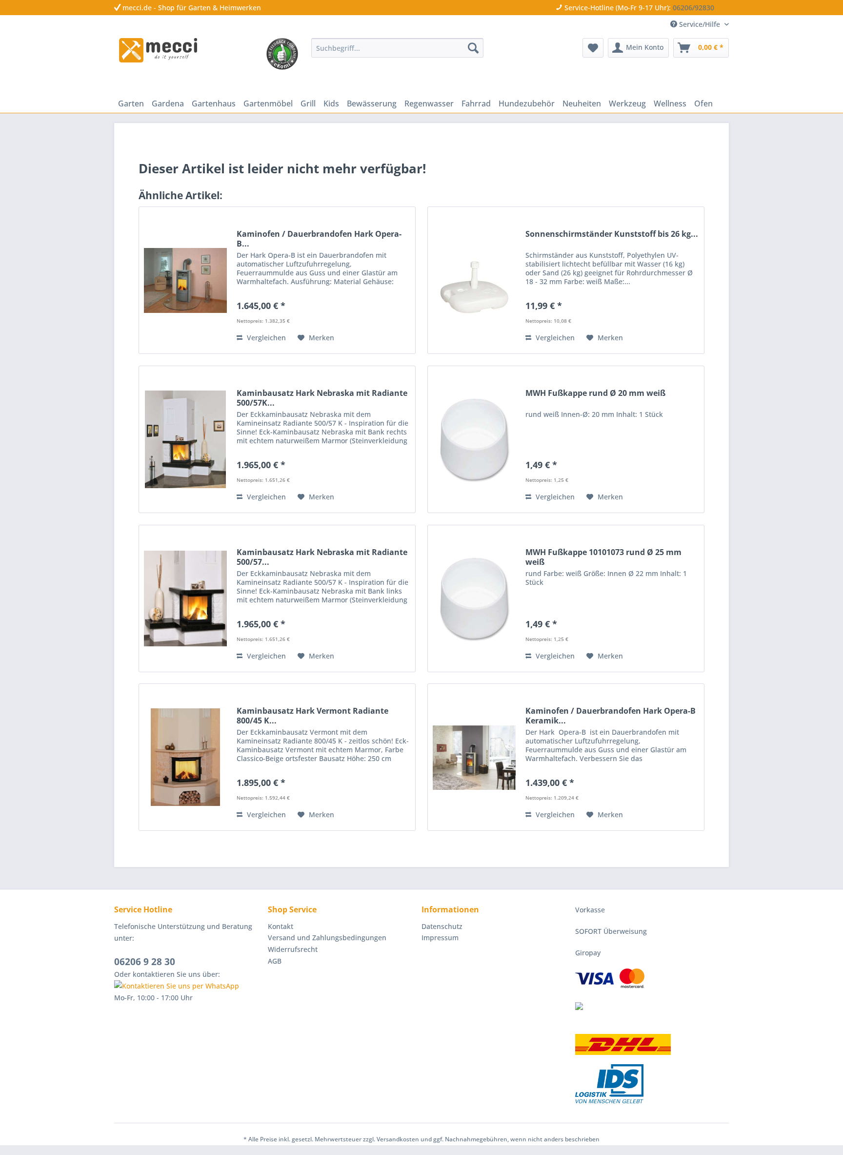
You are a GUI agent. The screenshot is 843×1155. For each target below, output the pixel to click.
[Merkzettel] (592, 48)
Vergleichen (265, 337)
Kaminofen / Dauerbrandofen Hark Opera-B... (319, 238)
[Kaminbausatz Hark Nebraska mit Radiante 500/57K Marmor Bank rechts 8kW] (185, 439)
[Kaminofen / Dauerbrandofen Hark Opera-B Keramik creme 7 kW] (474, 757)
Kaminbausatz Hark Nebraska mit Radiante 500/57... (322, 557)
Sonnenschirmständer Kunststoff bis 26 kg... (611, 234)
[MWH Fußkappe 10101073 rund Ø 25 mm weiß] (474, 598)
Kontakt (280, 926)
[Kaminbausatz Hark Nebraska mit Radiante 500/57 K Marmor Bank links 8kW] (185, 598)
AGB (274, 961)
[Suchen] (473, 48)
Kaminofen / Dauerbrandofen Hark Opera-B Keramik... (610, 715)
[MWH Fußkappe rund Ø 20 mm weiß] (474, 439)
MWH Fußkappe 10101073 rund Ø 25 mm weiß (603, 557)
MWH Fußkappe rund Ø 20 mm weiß (595, 393)
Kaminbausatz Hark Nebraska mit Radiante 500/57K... (322, 398)
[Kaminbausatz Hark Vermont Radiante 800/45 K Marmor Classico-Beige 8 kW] (185, 757)
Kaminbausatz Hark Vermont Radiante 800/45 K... (312, 715)
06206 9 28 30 (144, 961)
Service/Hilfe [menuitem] (699, 24)
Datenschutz (442, 926)
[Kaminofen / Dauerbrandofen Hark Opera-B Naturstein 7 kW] (185, 280)
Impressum (440, 937)
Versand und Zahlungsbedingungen (327, 937)
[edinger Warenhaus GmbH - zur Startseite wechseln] (158, 50)
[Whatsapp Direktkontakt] (188, 986)
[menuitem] (397, 48)
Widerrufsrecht (293, 949)
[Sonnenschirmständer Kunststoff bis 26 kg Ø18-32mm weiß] (474, 280)
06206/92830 (693, 7)
